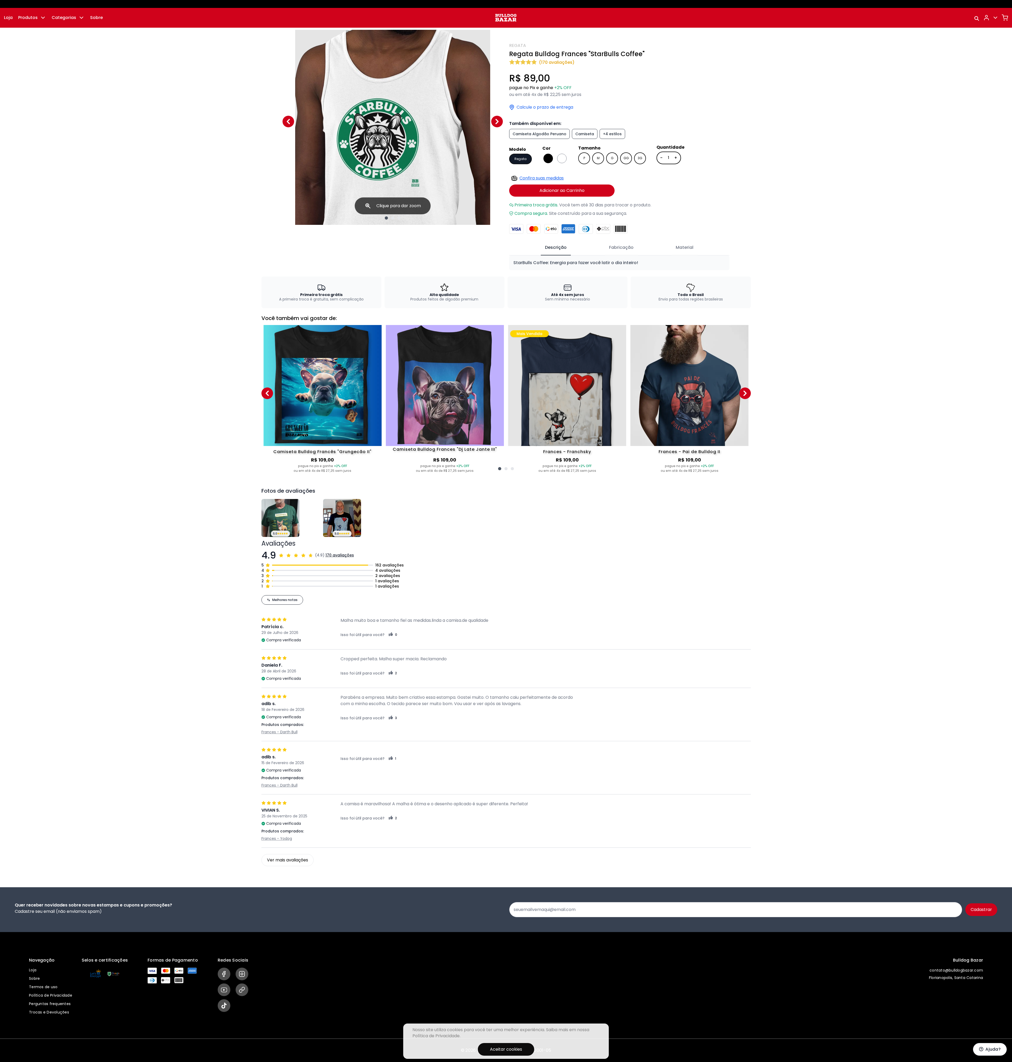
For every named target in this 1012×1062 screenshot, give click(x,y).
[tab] (556, 247)
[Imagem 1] (386, 218)
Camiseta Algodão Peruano (539, 134)
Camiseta (584, 134)
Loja (8, 17)
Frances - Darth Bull (279, 732)
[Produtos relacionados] (499, 468)
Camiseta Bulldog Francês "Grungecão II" (322, 452)
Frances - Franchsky (567, 452)
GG (626, 158)
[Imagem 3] (399, 218)
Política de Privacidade (50, 995)
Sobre (96, 17)
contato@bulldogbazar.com (956, 970)
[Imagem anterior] (288, 121)
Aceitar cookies (506, 1049)
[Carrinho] (1005, 17)
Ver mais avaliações (287, 860)
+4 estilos (612, 134)
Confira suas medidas (541, 178)
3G (640, 158)
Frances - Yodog (276, 838)
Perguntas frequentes (50, 1003)
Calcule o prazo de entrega (545, 107)
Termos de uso (43, 987)
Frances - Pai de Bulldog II (689, 452)
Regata (520, 159)
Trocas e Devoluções (49, 1012)
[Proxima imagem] (497, 121)
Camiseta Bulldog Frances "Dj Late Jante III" (445, 449)
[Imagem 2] (392, 218)
